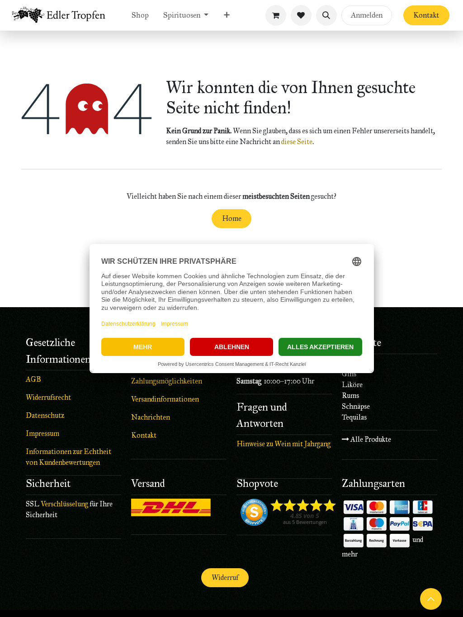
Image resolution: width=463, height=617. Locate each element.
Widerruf (225, 577)
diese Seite (296, 141)
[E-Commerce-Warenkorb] (275, 15)
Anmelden (367, 15)
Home (231, 218)
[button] (326, 15)
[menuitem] (140, 15)
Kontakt (426, 15)
